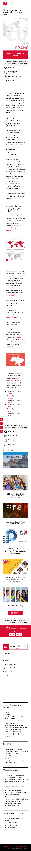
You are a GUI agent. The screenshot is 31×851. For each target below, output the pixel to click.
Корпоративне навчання (13, 790)
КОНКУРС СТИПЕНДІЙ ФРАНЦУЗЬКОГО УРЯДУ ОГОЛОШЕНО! (15, 579)
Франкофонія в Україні (12, 721)
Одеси (9, 407)
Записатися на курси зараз (15, 55)
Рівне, (23, 342)
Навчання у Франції (15, 605)
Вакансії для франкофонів (13, 734)
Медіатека (8, 756)
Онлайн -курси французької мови (16, 792)
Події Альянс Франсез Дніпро (14, 716)
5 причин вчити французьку (14, 775)
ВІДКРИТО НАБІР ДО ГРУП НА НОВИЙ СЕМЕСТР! (15, 495)
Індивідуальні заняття (12, 795)
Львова (9, 402)
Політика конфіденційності (19, 846)
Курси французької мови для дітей (16, 779)
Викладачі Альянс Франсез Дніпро (16, 799)
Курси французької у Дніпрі (14, 777)
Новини (7, 714)
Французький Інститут (13, 317)
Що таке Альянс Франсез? (13, 732)
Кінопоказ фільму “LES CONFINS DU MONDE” (15, 523)
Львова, (18, 337)
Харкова (10, 398)
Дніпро (9, 394)
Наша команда (10, 723)
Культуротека (9, 758)
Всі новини (15, 613)
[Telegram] (17, 634)
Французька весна (11, 719)
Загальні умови (8, 846)
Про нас (7, 712)
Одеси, (23, 339)
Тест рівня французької (12, 805)
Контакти (8, 736)
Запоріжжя (9, 347)
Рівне (9, 411)
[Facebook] (10, 634)
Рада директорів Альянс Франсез (16, 725)
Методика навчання (11, 797)
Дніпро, (8, 332)
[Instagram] (13, 634)
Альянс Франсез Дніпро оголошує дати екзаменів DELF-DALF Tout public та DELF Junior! (15, 550)
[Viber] (20, 634)
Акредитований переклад (13, 749)
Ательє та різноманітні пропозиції (16, 751)
